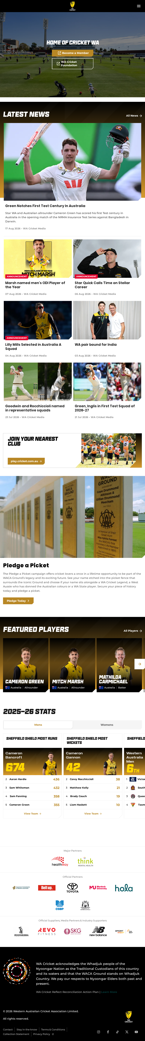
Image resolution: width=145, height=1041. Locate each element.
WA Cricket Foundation (69, 63)
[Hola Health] (124, 887)
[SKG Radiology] (72, 931)
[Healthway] (59, 861)
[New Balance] (98, 931)
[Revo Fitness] (47, 931)
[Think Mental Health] (85, 861)
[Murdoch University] (98, 887)
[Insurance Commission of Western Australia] (21, 887)
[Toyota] (72, 887)
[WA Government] (85, 905)
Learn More (109, 992)
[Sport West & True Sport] (124, 931)
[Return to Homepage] (72, 6)
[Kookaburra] (21, 931)
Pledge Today (16, 601)
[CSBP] (59, 905)
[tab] (38, 725)
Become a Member (75, 53)
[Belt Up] (47, 887)
